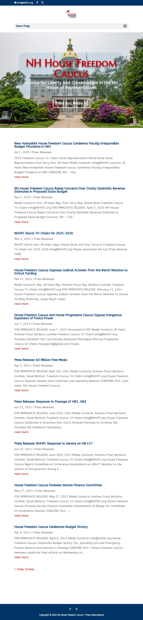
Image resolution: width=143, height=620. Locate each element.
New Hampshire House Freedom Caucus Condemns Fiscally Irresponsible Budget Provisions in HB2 (66, 144)
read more (21, 177)
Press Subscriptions (94, 615)
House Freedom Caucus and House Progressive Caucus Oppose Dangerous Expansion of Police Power (68, 316)
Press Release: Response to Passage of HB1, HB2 (50, 402)
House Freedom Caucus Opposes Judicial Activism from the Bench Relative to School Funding (71, 271)
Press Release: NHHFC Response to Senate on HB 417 (53, 443)
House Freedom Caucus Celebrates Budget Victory (51, 527)
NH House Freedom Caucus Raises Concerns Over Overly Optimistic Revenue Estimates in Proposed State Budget (69, 189)
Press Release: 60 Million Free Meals (40, 360)
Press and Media (69, 103)
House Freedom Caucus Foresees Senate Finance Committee (58, 485)
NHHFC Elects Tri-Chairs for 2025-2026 (43, 233)
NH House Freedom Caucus (71, 68)
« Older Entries (24, 569)
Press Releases (42, 152)
